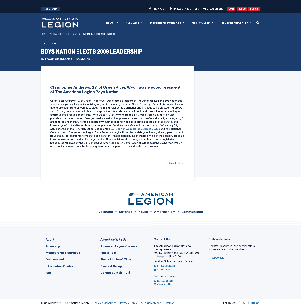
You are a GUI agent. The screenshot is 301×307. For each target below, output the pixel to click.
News (75, 34)
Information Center (59, 34)
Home (43, 34)
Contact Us (164, 269)
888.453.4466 (166, 266)
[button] (112, 23)
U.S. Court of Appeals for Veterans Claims (135, 128)
